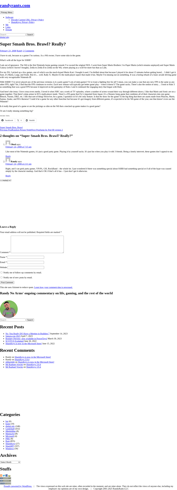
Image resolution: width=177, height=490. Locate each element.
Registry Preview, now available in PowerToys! (26, 338)
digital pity (4, 37)
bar (7, 421)
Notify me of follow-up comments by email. (22, 272)
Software (9, 17)
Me (7, 25)
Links (8, 27)
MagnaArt (10, 434)
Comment (5, 252)
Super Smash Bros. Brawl (11, 127)
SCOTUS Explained (15, 341)
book (8, 424)
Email (3, 262)
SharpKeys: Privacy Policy (23, 22)
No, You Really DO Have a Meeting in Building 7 (28, 333)
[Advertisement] (83, 201)
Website (3, 267)
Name (3, 257)
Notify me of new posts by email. (17, 277)
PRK (8, 438)
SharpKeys (10, 443)
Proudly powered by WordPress (18, 486)
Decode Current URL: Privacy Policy (27, 20)
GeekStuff (10, 429)
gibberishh (10, 362)
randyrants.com (15, 5)
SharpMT (10, 446)
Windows (10, 448)
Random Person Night (15, 130)
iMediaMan (11, 431)
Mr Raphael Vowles (14, 364)
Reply (8, 156)
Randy (20, 51)
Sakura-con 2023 (13, 336)
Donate (9, 30)
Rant (8, 441)
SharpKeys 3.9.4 (22, 359)
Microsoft (10, 436)
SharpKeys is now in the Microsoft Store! (24, 343)
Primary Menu (6, 12)
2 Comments (28, 51)
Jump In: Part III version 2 (47, 130)
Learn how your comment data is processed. (53, 287)
